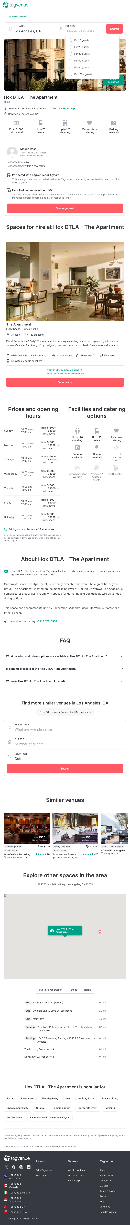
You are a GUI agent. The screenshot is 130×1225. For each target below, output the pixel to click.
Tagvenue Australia (15, 1176)
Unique (40, 1107)
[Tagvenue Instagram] (21, 1167)
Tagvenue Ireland (19, 1192)
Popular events (108, 1212)
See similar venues (16, 16)
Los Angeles (25, 1146)
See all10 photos (113, 80)
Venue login (74, 1180)
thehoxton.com (18, 621)
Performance (14, 1117)
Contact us (105, 1180)
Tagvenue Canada (15, 1185)
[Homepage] (15, 5)
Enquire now (65, 382)
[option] (92, 40)
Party (10, 1098)
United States (10, 1146)
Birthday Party (50, 1098)
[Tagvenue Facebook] (13, 1167)
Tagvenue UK (17, 1206)
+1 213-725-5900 (47, 621)
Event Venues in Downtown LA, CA (50, 1117)
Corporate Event (87, 1107)
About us (105, 1170)
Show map (69, 108)
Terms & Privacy (108, 1191)
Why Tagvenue (44, 1170)
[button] (99, 932)
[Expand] (124, 5)
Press (103, 1196)
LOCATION (20, 26)
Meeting (110, 1107)
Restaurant (27, 1098)
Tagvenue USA (18, 1212)
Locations (105, 1206)
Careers (104, 1186)
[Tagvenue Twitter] (6, 1167)
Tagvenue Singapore (15, 1199)
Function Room (61, 1107)
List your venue (76, 1175)
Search (114, 28)
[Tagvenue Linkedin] (28, 1167)
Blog (102, 1201)
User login (41, 1175)
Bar (68, 1098)
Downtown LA (40, 1146)
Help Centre (106, 1175)
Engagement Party (17, 1107)
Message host (65, 208)
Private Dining (110, 1098)
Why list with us (76, 1170)
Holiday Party (86, 1098)
